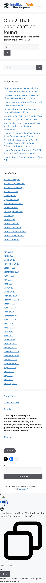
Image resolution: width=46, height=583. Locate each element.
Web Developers (11, 223)
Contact (9, 450)
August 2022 (10, 367)
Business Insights (12, 179)
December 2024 (11, 300)
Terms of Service (11, 402)
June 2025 (9, 284)
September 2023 (12, 316)
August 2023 (10, 320)
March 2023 (9, 340)
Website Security (11, 239)
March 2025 (9, 292)
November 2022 (11, 355)
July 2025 (8, 280)
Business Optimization (14, 183)
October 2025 (10, 268)
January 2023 (10, 348)
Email (6, 465)
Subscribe (23, 476)
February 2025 (10, 296)
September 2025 (11, 272)
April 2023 (8, 336)
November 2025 (11, 264)
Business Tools (11, 191)
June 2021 (8, 379)
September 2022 (11, 363)
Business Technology (13, 187)
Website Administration (15, 231)
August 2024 (10, 308)
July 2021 (8, 375)
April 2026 (8, 256)
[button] (23, 503)
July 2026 (8, 252)
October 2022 (10, 359)
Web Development (12, 227)
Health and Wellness (13, 203)
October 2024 (10, 304)
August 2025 (10, 276)
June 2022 (9, 371)
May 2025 (8, 288)
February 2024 (10, 312)
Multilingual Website (13, 211)
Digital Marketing (11, 199)
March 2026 (9, 260)
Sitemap (7, 437)
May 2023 (8, 332)
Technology (9, 215)
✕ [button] (1, 494)
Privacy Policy (10, 396)
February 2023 (10, 344)
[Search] (7, 53)
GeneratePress (25, 489)
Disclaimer (8, 409)
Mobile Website (11, 207)
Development (10, 195)
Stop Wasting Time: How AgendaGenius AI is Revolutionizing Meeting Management (23, 126)
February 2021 (10, 383)
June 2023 (9, 328)
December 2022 (11, 352)
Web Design (9, 219)
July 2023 (8, 324)
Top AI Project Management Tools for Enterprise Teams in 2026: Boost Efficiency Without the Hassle (21, 143)
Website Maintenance (14, 235)
